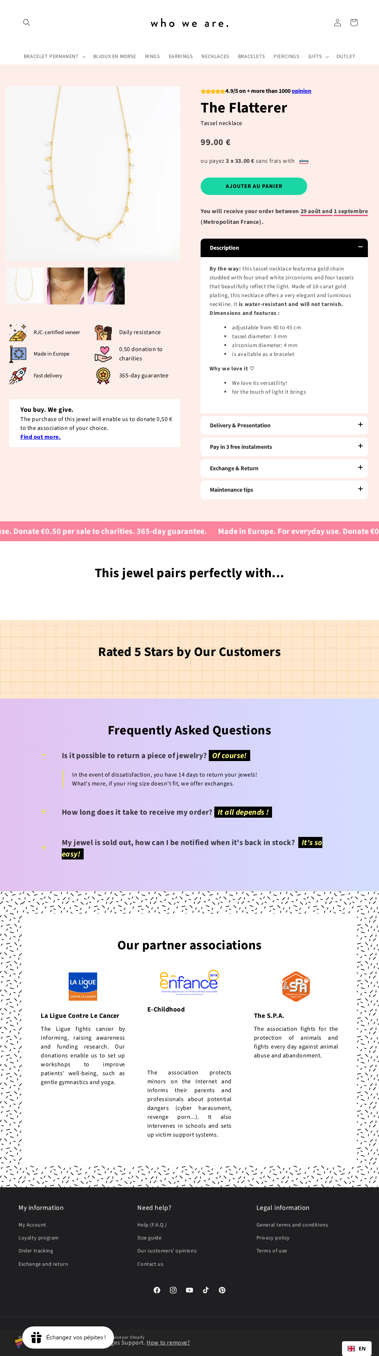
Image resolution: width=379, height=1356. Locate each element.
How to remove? (168, 1343)
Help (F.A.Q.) (152, 1225)
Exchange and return (43, 1264)
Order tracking (36, 1251)
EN (362, 1348)
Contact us (150, 1264)
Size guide (149, 1238)
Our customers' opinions (167, 1251)
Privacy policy (273, 1238)
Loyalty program (39, 1238)
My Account (32, 1225)
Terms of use (271, 1251)
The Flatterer (244, 107)
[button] (27, 22)
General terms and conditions (292, 1225)
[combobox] (357, 1348)
